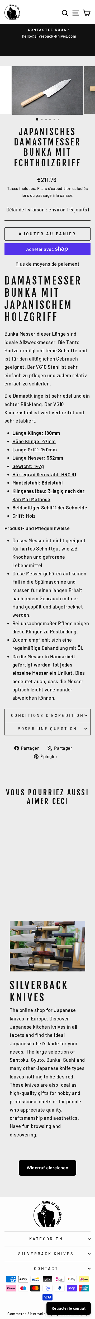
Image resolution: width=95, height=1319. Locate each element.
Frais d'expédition (54, 188)
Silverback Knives (46, 1253)
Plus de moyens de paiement (47, 264)
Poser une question (47, 728)
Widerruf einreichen (48, 1167)
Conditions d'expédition (47, 715)
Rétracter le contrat (69, 1308)
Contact (46, 1268)
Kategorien (46, 1238)
